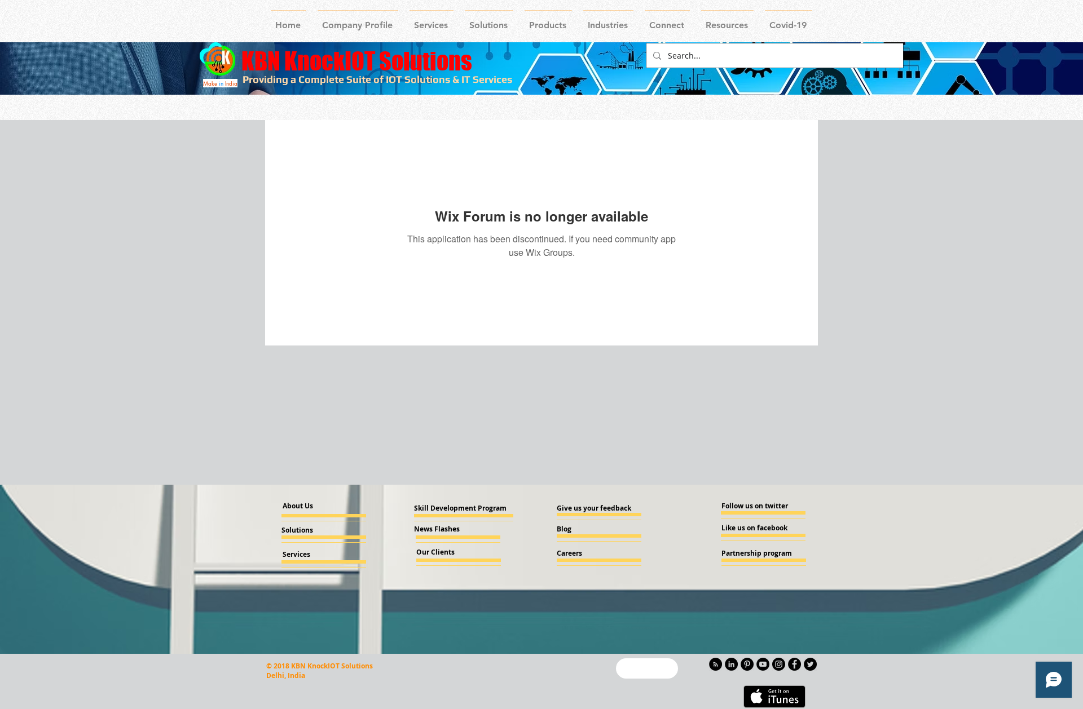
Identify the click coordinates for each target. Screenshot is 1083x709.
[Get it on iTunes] (774, 696)
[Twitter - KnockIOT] (810, 664)
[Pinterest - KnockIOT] (747, 664)
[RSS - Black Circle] (715, 664)
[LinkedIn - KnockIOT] (731, 664)
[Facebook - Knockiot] (794, 664)
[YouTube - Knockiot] (762, 664)
